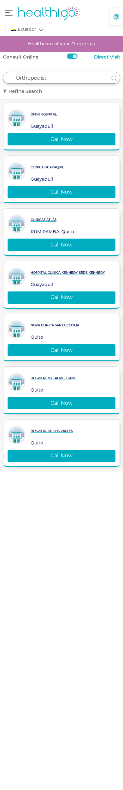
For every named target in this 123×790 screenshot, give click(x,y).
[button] (27, 29)
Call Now (61, 139)
